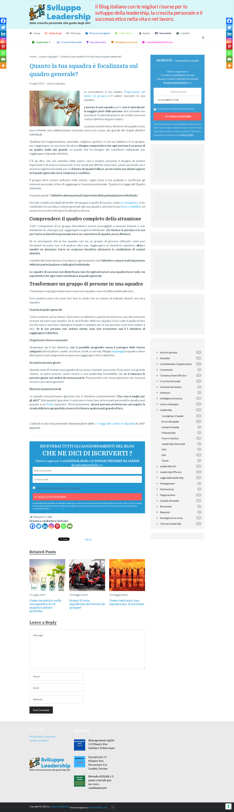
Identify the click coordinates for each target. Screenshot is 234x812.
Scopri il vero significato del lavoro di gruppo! (87, 604)
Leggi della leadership (172, 477)
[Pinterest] (57, 526)
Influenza (165, 392)
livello (49, 404)
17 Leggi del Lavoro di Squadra (115, 423)
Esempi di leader (170, 427)
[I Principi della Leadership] (177, 222)
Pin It (88, 539)
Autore (146, 33)
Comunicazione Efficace (159, 42)
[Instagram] (51, 526)
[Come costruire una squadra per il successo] (127, 575)
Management (167, 483)
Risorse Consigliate (99, 33)
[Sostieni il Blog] (177, 179)
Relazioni (165, 512)
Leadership (41, 42)
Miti (164, 449)
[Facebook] (32, 526)
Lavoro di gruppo (56, 83)
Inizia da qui (55, 33)
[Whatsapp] (63, 526)
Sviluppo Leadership (59, 806)
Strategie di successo (171, 517)
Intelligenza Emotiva (126, 42)
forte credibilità (131, 206)
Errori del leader (170, 421)
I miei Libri (124, 33)
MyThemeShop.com (98, 807)
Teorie (165, 460)
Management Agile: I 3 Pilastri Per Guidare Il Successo (101, 744)
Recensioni (166, 506)
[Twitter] (39, 526)
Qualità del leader (169, 500)
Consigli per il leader (173, 415)
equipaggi (118, 351)
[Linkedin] (45, 526)
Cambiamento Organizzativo (176, 363)
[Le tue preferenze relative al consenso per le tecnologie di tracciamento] (228, 806)
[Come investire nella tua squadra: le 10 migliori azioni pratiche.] (47, 575)
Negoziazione (167, 494)
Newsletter (165, 33)
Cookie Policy (49, 736)
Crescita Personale (71, 42)
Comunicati (166, 369)
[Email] (70, 526)
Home (36, 33)
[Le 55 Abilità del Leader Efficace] (177, 284)
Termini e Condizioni (38, 740)
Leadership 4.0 (168, 466)
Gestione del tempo (170, 386)
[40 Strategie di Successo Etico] (177, 329)
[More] (3, 65)
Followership (169, 432)
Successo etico (98, 42)
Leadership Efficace (170, 471)
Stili (164, 455)
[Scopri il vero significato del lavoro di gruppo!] (87, 575)
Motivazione (167, 489)
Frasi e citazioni (170, 438)
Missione (75, 33)
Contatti (185, 33)
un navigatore (129, 202)
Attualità (165, 358)
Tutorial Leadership (170, 523)
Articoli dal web (168, 352)
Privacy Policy (56, 508)
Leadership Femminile (173, 443)
